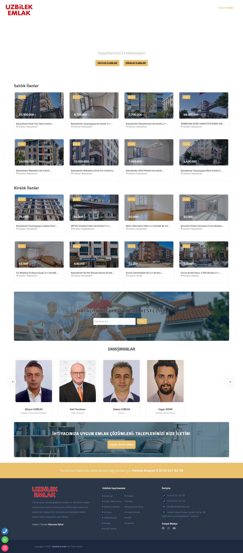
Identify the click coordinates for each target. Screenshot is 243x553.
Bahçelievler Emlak (134, 506)
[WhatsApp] (4, 539)
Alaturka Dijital (55, 524)
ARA (142, 321)
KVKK (128, 517)
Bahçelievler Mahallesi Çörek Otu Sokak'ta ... (93, 170)
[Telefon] (4, 531)
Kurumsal (107, 496)
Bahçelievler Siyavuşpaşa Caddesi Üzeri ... (37, 226)
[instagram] (4, 548)
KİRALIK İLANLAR (136, 63)
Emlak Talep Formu (121, 444)
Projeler (129, 496)
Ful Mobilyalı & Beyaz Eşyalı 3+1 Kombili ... (37, 272)
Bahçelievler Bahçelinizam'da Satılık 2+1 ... (147, 123)
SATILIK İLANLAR (107, 63)
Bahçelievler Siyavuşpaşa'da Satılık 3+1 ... (92, 123)
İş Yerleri (107, 512)
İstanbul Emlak (133, 512)
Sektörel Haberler (111, 506)
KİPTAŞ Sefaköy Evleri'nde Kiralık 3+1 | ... (91, 226)
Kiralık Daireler (110, 528)
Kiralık (21, 199)
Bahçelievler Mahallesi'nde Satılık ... (34, 170)
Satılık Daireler (110, 517)
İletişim (129, 501)
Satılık (21, 97)
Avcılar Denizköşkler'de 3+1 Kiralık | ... (144, 272)
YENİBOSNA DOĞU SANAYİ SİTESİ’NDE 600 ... (203, 123)
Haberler (130, 523)
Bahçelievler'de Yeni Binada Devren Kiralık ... (92, 272)
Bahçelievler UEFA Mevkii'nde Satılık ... (145, 170)
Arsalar (106, 523)
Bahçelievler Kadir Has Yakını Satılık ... (35, 123)
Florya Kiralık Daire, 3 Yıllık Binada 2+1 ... (201, 272)
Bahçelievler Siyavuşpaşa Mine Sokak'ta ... (202, 170)
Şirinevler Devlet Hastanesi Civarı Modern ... (202, 226)
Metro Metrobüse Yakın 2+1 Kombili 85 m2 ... (148, 226)
